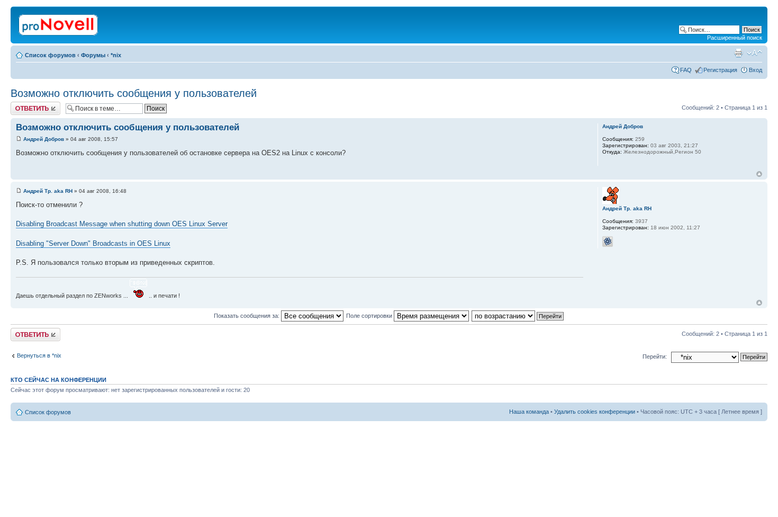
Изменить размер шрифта (754, 53)
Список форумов (50, 55)
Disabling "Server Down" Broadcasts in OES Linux (93, 243)
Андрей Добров (43, 139)
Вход (755, 70)
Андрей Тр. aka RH (48, 191)
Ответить (23, 105)
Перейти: (655, 356)
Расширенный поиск (734, 37)
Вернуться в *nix (39, 355)
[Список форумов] (59, 23)
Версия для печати (738, 53)
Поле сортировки (370, 316)
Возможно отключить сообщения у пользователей (134, 93)
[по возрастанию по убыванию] (518, 316)
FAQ (686, 70)
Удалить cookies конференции (594, 411)
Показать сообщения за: (247, 316)
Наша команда (529, 411)
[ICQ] (607, 241)
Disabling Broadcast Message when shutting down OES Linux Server (122, 224)
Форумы (93, 55)
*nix (116, 55)
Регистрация (720, 70)
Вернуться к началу (759, 174)
